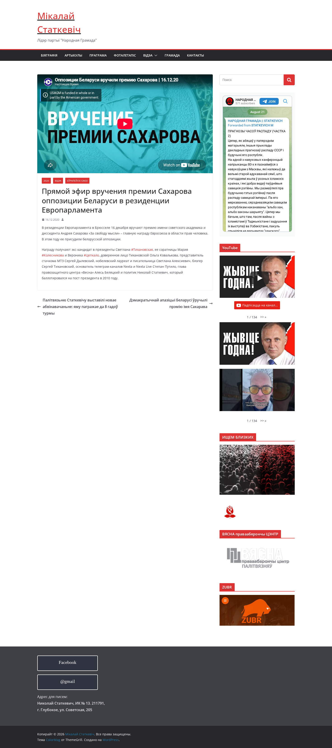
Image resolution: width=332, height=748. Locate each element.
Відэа (147, 55)
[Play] (259, 278)
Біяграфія (49, 55)
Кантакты (195, 55)
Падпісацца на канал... (260, 305)
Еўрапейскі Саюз (77, 180)
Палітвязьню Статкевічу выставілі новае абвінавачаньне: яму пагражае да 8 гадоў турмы (80, 307)
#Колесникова (53, 255)
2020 (46, 180)
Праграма (98, 55)
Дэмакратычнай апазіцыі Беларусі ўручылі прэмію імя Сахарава (168, 303)
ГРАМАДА (172, 55)
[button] (154, 55)
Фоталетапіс (125, 55)
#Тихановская (142, 249)
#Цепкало (91, 255)
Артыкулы (73, 55)
